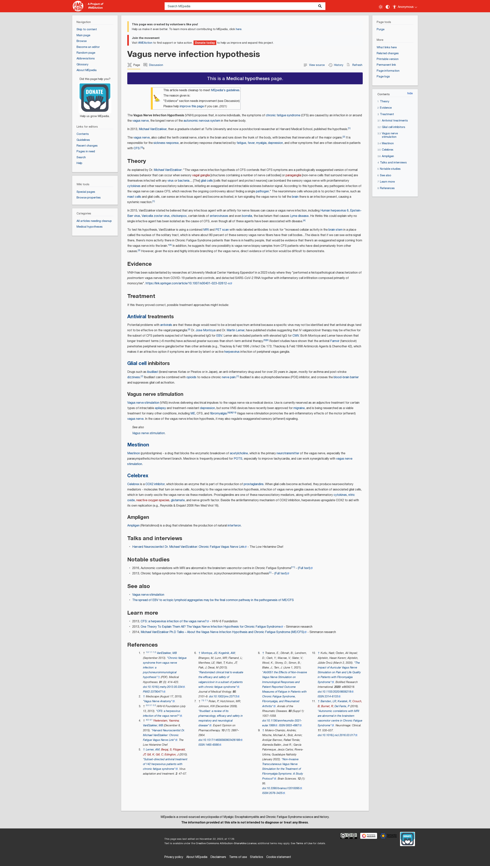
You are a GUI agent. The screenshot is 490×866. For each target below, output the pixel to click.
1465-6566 (212, 745)
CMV (295, 335)
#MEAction (145, 43)
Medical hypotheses (248, 78)
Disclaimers (218, 857)
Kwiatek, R (344, 701)
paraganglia (293, 175)
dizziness (133, 377)
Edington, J (172, 754)
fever (251, 143)
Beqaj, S (166, 749)
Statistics (256, 857)
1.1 (150, 652)
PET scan (222, 229)
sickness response (166, 143)
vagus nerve (140, 120)
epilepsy (160, 408)
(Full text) (304, 568)
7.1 (206, 700)
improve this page (192, 106)
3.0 (147, 705)
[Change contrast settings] (387, 7)
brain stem (335, 229)
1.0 (147, 652)
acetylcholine (239, 453)
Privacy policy (173, 857)
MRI (206, 229)
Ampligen (133, 525)
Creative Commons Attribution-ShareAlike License (226, 843)
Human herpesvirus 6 (334, 210)
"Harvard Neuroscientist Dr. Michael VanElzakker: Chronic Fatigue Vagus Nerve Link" (164, 735)
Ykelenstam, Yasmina (166, 720)
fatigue (241, 143)
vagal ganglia (201, 175)
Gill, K (150, 754)
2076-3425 (276, 793)
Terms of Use (304, 843)
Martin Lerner (235, 330)
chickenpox (179, 216)
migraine (299, 408)
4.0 (147, 720)
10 (234, 412)
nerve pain (229, 377)
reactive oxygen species (152, 500)
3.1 (150, 705)
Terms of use (238, 857)
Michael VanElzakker (153, 129)
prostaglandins (254, 484)
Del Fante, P (342, 706)
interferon (234, 525)
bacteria (183, 180)
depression (275, 143)
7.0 (202, 700)
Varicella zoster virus (156, 216)
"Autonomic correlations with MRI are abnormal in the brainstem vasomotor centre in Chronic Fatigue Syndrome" (340, 718)
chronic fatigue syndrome (283, 115)
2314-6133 (331, 696)
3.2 (154, 705)
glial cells (207, 180)
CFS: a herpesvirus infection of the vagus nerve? (174, 621)
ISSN (201, 745)
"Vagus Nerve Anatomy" (157, 701)
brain (295, 196)
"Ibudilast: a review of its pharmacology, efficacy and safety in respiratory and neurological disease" (220, 718)
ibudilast (152, 372)
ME (192, 413)
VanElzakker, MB (167, 653)
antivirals (166, 325)
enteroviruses (219, 216)
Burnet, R (327, 706)
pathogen (262, 191)
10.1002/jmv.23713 (225, 696)
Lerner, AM (153, 749)
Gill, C (159, 754)
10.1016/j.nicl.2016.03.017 (338, 735)
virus (170, 180)
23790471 (157, 692)
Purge (380, 29)
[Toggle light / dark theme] (380, 7)
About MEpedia (196, 857)
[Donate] (95, 95)
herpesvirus (232, 351)
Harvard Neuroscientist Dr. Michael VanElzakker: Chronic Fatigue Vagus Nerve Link (188, 547)
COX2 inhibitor (155, 484)
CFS (137, 148)
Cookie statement (278, 857)
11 (293, 567)
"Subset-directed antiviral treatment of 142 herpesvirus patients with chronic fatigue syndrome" (165, 764)
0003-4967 (292, 725)
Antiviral (136, 317)
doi (145, 687)
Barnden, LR (328, 701)
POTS (238, 458)
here (238, 29)
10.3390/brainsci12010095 (283, 788)
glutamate (178, 500)
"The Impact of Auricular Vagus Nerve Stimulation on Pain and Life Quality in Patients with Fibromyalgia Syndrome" (339, 672)
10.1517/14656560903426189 (221, 740)
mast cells (134, 196)
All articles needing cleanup (94, 221)
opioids (191, 377)
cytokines (133, 186)
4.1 (150, 720)
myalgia (261, 143)
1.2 (154, 652)
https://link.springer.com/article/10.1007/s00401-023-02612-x (188, 283)
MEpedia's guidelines (225, 90)
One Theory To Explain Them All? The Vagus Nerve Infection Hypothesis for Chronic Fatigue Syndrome (211, 626)
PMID (146, 692)
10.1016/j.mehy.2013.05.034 (165, 687)
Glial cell (137, 363)
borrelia (247, 216)
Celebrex (137, 476)
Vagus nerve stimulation (143, 402)
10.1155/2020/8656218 (336, 692)
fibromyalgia (218, 413)
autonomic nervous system (202, 120)
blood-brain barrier (346, 377)
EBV (219, 335)
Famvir (334, 341)
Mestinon (138, 445)
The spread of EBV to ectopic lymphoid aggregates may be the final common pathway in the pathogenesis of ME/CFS (213, 600)
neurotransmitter (288, 453)
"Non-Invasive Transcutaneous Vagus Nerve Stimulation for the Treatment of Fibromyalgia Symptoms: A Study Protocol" (282, 769)
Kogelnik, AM (227, 653)
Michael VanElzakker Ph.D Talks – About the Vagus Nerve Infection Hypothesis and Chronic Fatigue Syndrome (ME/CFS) (222, 632)
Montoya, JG (209, 653)
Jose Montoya (206, 330)
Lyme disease (299, 216)
